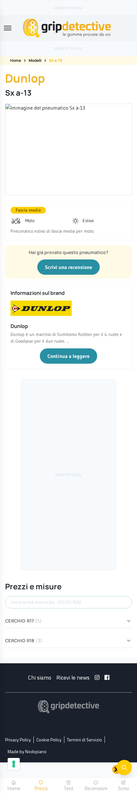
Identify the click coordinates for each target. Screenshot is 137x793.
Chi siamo (39, 677)
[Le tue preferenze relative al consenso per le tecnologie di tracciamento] (14, 764)
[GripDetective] (68, 706)
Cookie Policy (48, 739)
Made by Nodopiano (27, 751)
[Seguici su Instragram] (97, 677)
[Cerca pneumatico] (124, 767)
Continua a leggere (68, 356)
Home (15, 60)
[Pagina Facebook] (107, 677)
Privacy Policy (18, 739)
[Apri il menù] (7, 28)
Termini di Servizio (84, 739)
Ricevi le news (73, 677)
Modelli (35, 60)
